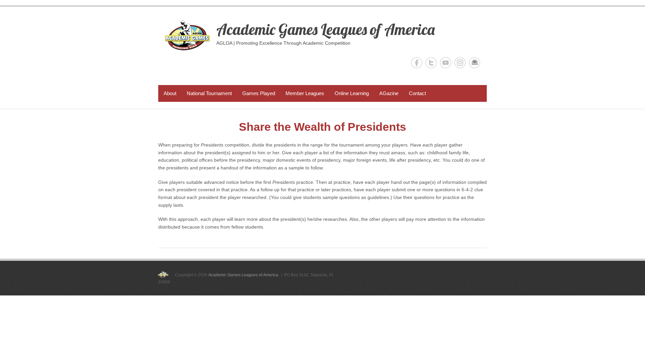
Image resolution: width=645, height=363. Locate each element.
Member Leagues (305, 93)
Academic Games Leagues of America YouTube (445, 62)
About (170, 93)
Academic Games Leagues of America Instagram (460, 62)
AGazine (388, 93)
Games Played (258, 93)
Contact (417, 93)
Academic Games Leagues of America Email (474, 62)
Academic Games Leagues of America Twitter (431, 62)
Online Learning (352, 93)
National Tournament (209, 93)
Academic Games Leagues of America (325, 29)
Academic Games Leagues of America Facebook (416, 62)
